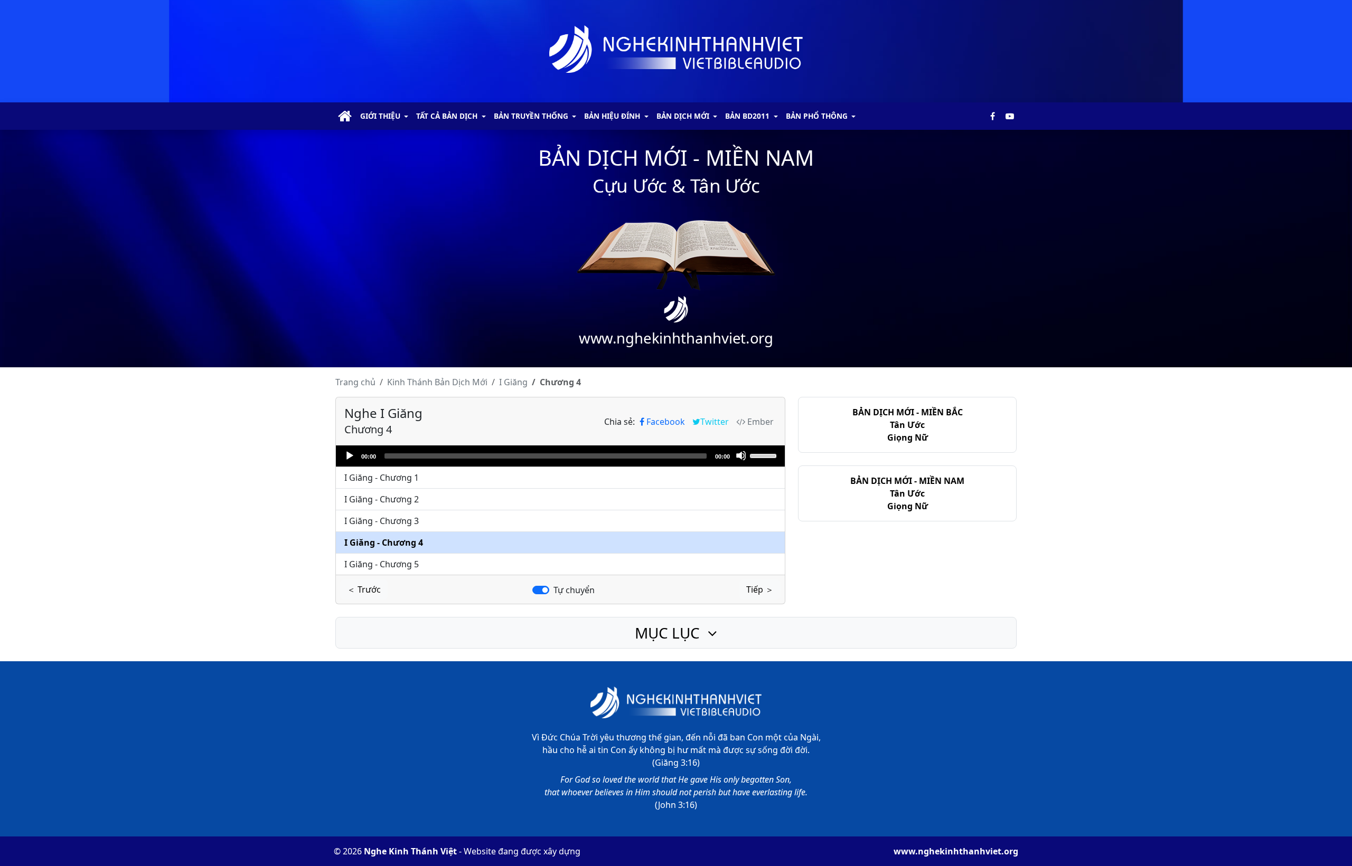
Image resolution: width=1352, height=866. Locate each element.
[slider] (765, 454)
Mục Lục (669, 633)
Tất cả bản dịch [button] (446, 116)
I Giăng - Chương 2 (381, 499)
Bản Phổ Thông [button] (817, 116)
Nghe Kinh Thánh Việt (410, 851)
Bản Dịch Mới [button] (682, 116)
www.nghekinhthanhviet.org (956, 851)
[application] (560, 456)
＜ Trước (364, 589)
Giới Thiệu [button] (380, 116)
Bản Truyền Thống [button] (531, 116)
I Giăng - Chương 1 (381, 477)
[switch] (540, 590)
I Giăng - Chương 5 (381, 564)
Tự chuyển (574, 590)
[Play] (349, 455)
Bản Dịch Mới (437, 382)
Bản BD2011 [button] (747, 116)
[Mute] (741, 455)
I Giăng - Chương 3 (381, 521)
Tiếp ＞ (760, 589)
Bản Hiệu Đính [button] (612, 116)
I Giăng (513, 382)
